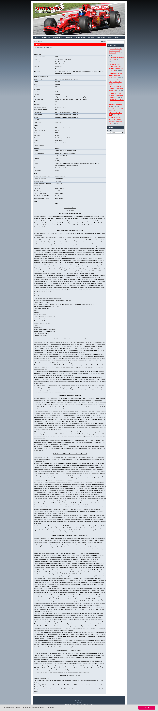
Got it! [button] (147, 707)
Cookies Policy (79, 700)
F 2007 (104, 41)
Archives (109, 130)
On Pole (37, 37)
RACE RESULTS (69, 37)
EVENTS (110, 37)
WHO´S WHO (91, 37)
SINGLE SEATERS (57, 37)
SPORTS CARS (46, 37)
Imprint (79, 698)
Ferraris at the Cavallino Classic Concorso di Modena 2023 (115, 51)
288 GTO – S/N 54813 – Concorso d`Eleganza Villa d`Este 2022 (116, 88)
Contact (79, 702)
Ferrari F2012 (37, 41)
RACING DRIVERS (80, 37)
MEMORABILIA (101, 37)
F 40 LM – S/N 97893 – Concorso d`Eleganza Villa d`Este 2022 (116, 95)
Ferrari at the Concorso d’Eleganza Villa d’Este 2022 (115, 82)
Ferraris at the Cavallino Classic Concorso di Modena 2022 (115, 75)
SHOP (116, 37)
